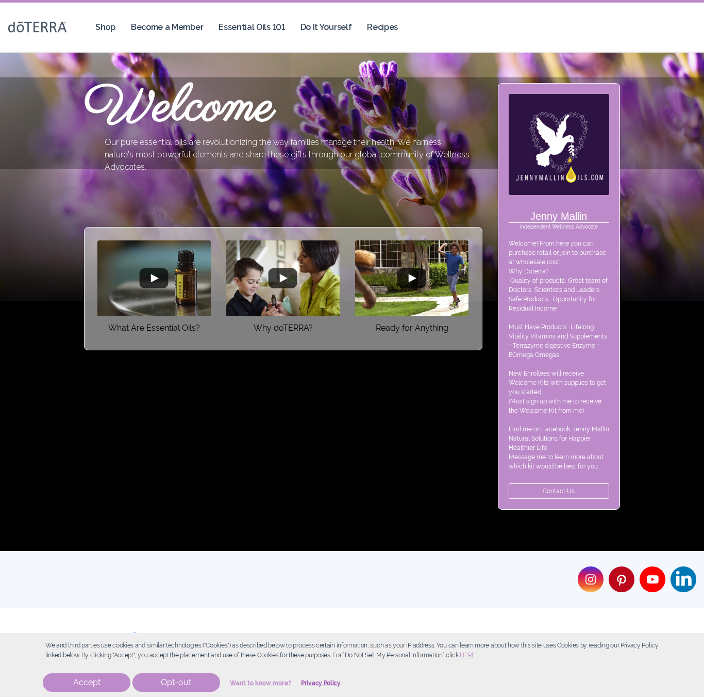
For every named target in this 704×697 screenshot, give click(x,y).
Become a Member (167, 27)
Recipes (382, 27)
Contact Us (559, 491)
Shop (105, 27)
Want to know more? (260, 683)
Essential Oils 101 (251, 27)
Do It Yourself (326, 27)
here (467, 655)
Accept (86, 682)
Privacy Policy (321, 683)
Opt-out (176, 682)
